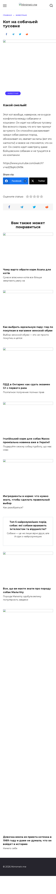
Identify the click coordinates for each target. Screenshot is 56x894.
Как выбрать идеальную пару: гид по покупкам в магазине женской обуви (28, 329)
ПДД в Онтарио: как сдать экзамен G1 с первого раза (26, 386)
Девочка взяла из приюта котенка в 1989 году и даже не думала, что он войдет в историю (27, 841)
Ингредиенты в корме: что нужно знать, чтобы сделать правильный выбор (26, 500)
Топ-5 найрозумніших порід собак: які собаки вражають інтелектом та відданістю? (28, 525)
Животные (13, 93)
